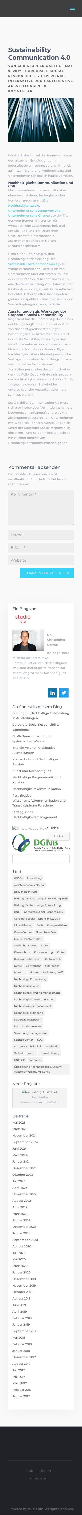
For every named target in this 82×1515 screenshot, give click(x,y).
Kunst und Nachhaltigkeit (32, 771)
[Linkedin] (52, 693)
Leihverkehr (33, 965)
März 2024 (20, 1155)
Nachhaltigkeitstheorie (28, 1012)
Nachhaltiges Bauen (27, 985)
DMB (40, 925)
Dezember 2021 (24, 1227)
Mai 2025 (18, 1122)
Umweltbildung (49, 1053)
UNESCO (19, 1060)
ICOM (44, 945)
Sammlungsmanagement (30, 1033)
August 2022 (21, 1201)
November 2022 (24, 1194)
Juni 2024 (19, 1148)
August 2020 (21, 1246)
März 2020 (20, 1266)
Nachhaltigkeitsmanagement (32, 1006)
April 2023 (19, 1188)
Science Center (23, 1039)
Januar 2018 (21, 1351)
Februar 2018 (22, 1344)
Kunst (18, 965)
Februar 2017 (22, 1390)
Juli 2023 (18, 1181)
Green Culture (23, 932)
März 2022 (19, 1214)
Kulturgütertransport (27, 959)
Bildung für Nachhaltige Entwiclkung (37, 905)
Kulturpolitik (53, 959)
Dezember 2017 (24, 1357)
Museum (19, 972)
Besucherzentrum (25, 891)
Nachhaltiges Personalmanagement (37, 992)
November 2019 (24, 1285)
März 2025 (19, 1129)
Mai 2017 (18, 1377)
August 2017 (21, 1364)
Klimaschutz (22, 952)
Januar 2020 (21, 1272)
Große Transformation (28, 938)
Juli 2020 (18, 1253)
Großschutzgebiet (25, 945)
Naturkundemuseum (27, 1026)
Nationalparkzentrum (27, 1019)
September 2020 (25, 1240)
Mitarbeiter (52, 965)
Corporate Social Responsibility (43, 911)
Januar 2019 (21, 1324)
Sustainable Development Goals (32, 264)
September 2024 (25, 1142)
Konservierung (43, 952)
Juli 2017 (18, 1370)
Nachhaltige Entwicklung (30, 979)
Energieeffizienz (57, 925)
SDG (40, 1039)
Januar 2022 (21, 1220)
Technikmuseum (24, 1053)
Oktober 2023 (22, 1175)
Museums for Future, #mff (46, 972)
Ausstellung (34, 878)
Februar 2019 (22, 1318)
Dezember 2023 (24, 1168)
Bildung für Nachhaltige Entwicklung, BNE (41, 898)
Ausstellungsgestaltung (29, 885)
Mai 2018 (18, 1338)
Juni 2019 (19, 1305)
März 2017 (19, 1383)
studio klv (52, 1046)
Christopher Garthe (39, 66)
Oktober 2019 (22, 1292)
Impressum (39, 1478)
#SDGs (18, 878)
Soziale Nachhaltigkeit (28, 1046)
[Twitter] (64, 693)
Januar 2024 (21, 1161)
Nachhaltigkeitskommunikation (36, 789)
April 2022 (19, 1207)
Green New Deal (46, 932)
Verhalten (35, 1060)
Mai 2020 (19, 1259)
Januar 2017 (21, 1396)
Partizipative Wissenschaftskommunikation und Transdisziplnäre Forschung (39, 801)
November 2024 (24, 1135)
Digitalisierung (23, 925)
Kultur (61, 952)
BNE (17, 911)
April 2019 (19, 1311)
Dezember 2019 (24, 1279)
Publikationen (38, 1471)
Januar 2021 (21, 1233)
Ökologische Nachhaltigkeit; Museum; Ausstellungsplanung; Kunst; (38, 1069)
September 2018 (24, 1331)
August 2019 (21, 1298)
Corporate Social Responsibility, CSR (37, 918)
